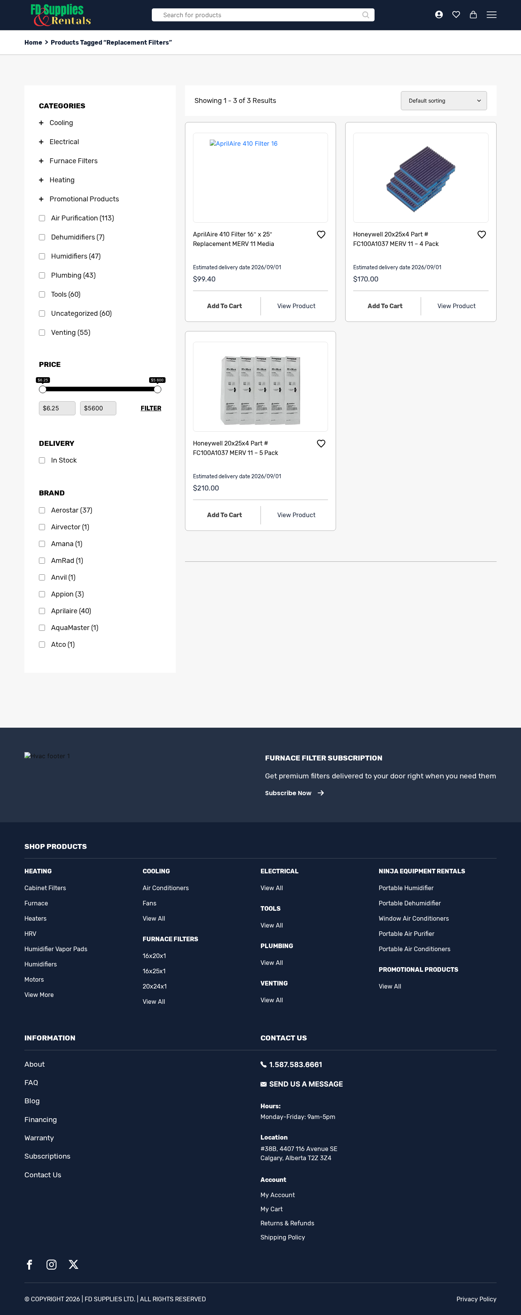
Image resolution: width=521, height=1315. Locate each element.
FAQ (31, 1083)
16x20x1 (154, 956)
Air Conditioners (166, 888)
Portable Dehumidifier (410, 903)
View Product (296, 306)
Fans (149, 903)
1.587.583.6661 (295, 1064)
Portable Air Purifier (406, 933)
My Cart (271, 1209)
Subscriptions (47, 1156)
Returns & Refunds (287, 1223)
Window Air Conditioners (414, 918)
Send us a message (306, 1084)
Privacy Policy (477, 1299)
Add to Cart (224, 306)
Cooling (156, 871)
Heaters (35, 918)
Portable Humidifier (406, 888)
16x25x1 (154, 971)
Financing (40, 1120)
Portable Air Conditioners (414, 949)
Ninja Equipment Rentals (422, 871)
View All (154, 918)
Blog (32, 1101)
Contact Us (42, 1175)
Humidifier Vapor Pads (55, 949)
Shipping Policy (282, 1237)
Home (33, 42)
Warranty (39, 1138)
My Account (277, 1195)
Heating (38, 871)
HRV (30, 933)
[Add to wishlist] (321, 235)
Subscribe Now (288, 793)
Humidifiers (40, 964)
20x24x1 (155, 986)
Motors (34, 979)
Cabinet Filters (45, 888)
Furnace (36, 903)
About (34, 1064)
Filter (151, 408)
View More (39, 994)
